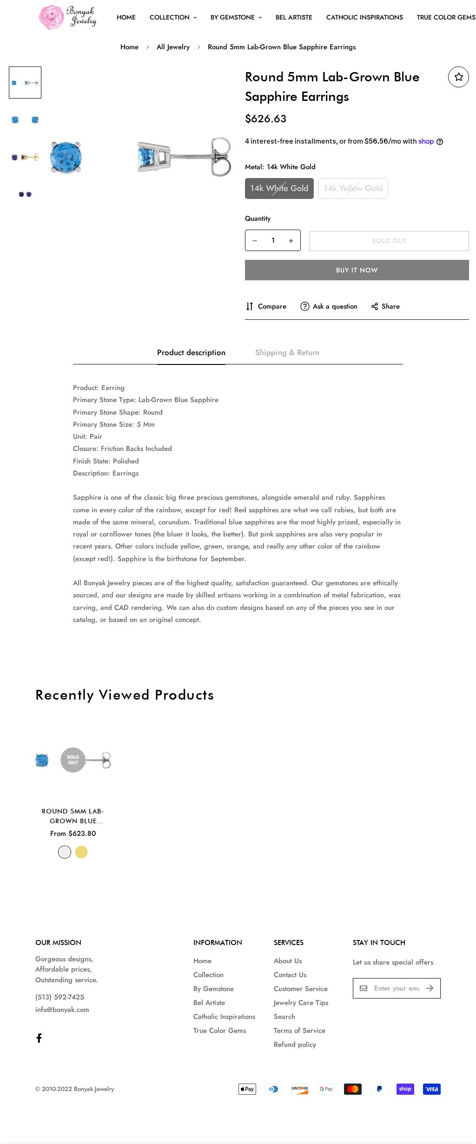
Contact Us (290, 975)
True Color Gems (219, 1030)
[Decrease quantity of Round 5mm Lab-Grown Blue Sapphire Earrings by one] (254, 240)
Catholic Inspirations (364, 17)
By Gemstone (233, 17)
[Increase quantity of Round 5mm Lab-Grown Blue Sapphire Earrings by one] (291, 240)
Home (126, 17)
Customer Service (301, 989)
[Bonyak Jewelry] (69, 17)
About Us (288, 961)
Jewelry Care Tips (301, 1003)
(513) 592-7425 (59, 997)
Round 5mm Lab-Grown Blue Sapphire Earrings (73, 816)
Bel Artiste (294, 17)
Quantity (258, 218)
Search (284, 1017)
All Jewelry (173, 47)
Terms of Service (299, 1030)
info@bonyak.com (62, 1010)
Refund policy (295, 1044)
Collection (170, 17)
